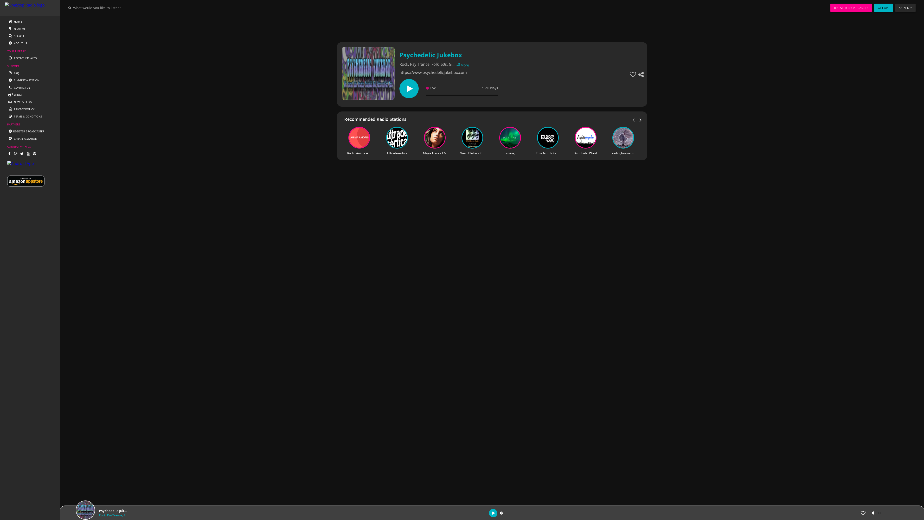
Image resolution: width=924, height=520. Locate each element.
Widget (18, 95)
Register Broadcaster (851, 8)
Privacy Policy (23, 109)
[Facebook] (9, 153)
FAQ (16, 73)
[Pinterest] (34, 153)
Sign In (904, 8)
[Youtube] (28, 153)
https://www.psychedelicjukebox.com (433, 72)
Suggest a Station (26, 80)
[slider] (893, 513)
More (465, 65)
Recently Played (25, 58)
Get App (883, 8)
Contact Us (21, 87)
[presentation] (640, 120)
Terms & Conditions (27, 116)
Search (18, 36)
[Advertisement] (478, 26)
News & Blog (22, 102)
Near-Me (19, 29)
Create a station (25, 138)
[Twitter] (22, 153)
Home (17, 21)
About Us (20, 43)
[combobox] (111, 7)
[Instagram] (15, 153)
